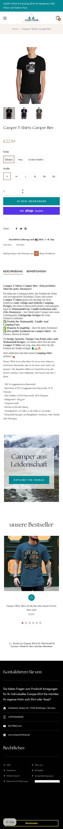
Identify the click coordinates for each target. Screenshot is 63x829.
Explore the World (29, 480)
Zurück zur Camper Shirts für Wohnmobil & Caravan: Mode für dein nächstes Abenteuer (32, 645)
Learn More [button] (31, 814)
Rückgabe (39, 770)
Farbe (6, 151)
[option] (31, 580)
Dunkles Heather (36, 159)
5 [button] (37, 623)
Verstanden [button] (31, 823)
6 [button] (40, 623)
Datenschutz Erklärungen (17, 781)
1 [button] (22, 623)
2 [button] (26, 623)
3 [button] (30, 623)
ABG (8, 764)
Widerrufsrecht (13, 775)
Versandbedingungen (44, 775)
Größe (6, 168)
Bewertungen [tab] (37, 271)
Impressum (11, 770)
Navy (20, 159)
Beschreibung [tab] (13, 271)
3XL (53, 176)
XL (35, 176)
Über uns (39, 764)
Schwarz (8, 159)
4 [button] (33, 623)
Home (15, 29)
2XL (44, 176)
